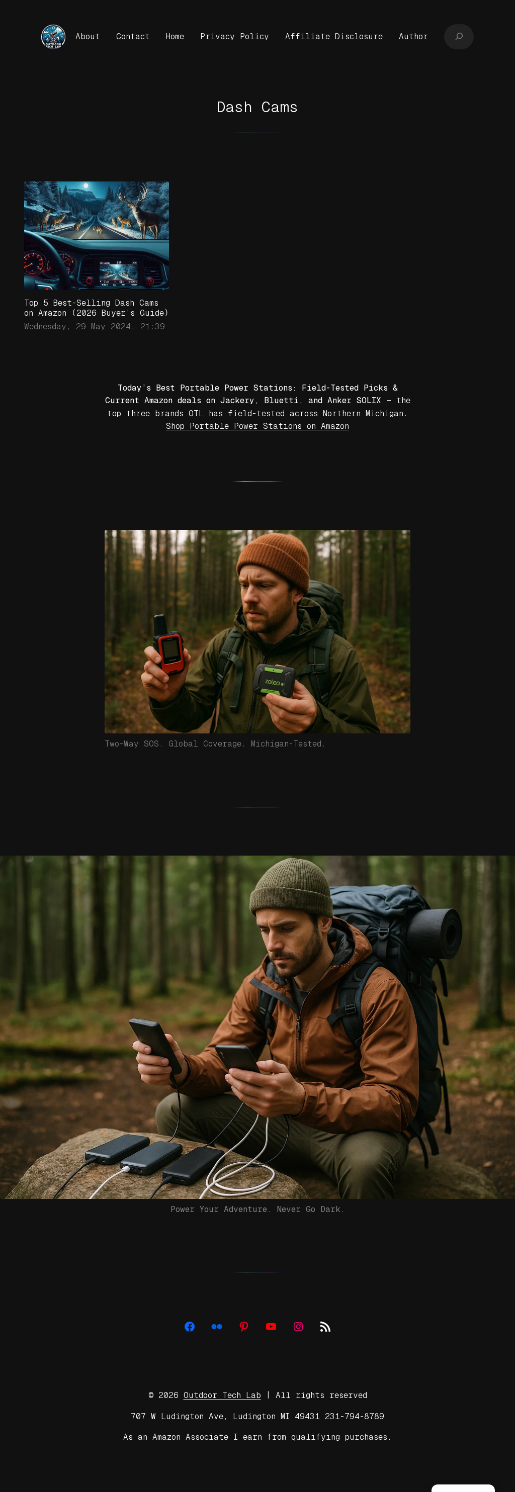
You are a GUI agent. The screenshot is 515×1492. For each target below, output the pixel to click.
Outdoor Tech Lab (222, 1395)
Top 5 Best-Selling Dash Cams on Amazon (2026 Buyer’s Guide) (96, 308)
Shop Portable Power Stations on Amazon (257, 426)
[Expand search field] (459, 36)
